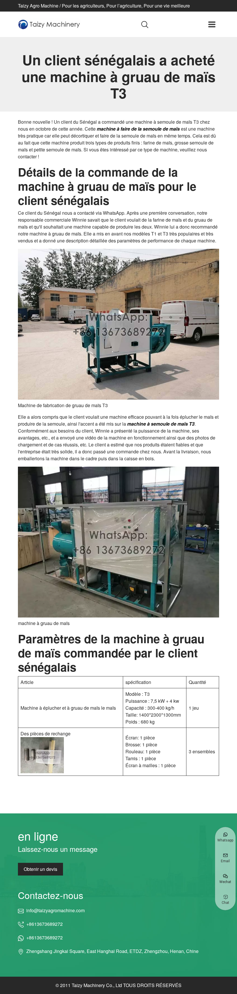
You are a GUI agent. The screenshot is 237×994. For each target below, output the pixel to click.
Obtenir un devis (40, 869)
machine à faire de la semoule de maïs (138, 128)
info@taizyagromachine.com (55, 910)
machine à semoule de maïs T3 (161, 423)
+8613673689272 (44, 924)
